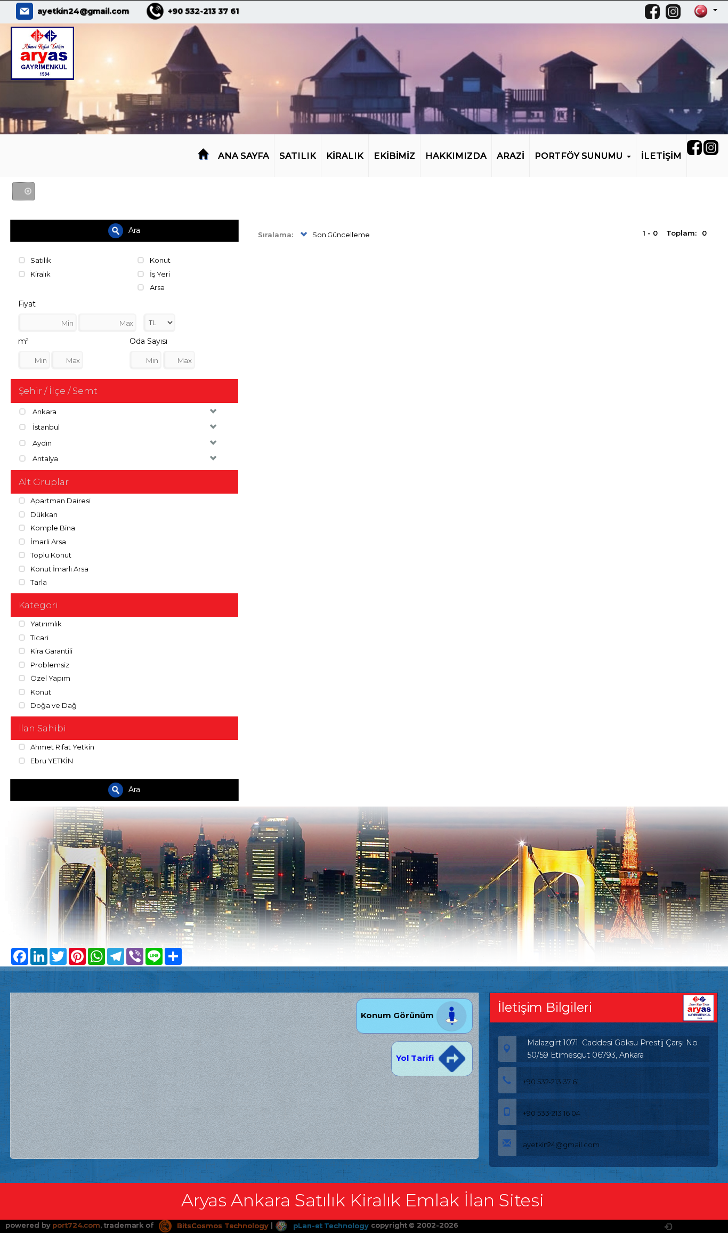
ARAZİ (510, 155)
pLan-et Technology (330, 1225)
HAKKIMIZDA (456, 155)
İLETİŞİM (661, 155)
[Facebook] (655, 11)
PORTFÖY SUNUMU (578, 155)
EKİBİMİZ (395, 155)
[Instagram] (676, 11)
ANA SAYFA (244, 155)
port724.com (76, 1225)
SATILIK (297, 155)
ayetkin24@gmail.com (83, 11)
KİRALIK (344, 155)
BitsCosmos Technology (222, 1225)
